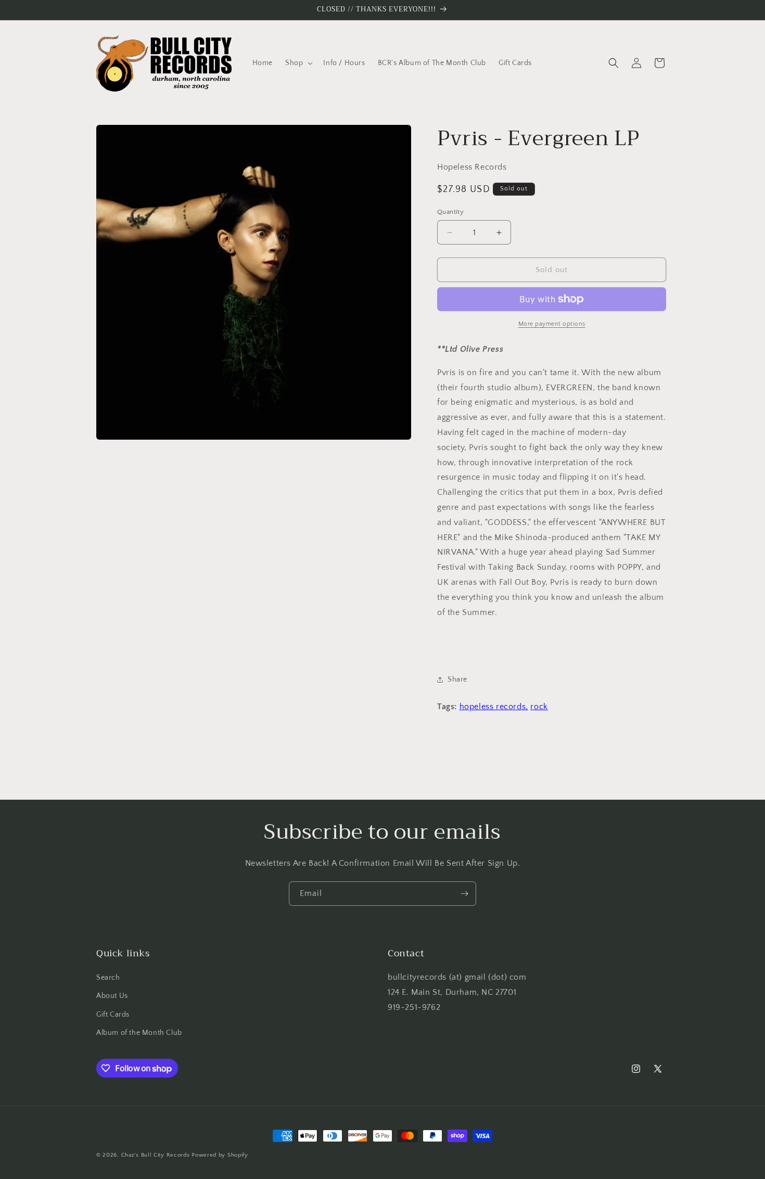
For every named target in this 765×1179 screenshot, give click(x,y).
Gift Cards (113, 1014)
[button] (298, 63)
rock (538, 706)
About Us (112, 996)
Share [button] (457, 679)
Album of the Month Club (139, 1033)
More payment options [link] (551, 324)
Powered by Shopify (220, 1155)
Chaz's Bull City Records (155, 1155)
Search (108, 977)
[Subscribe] (464, 893)
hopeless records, (494, 706)
